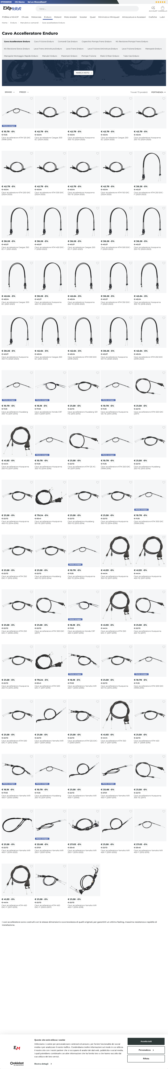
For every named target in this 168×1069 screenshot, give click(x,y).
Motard (57, 17)
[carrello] (162, 8)
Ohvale (25, 17)
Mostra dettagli (41, 1064)
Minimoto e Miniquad (108, 17)
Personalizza (145, 1050)
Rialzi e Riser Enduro (109, 56)
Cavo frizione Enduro (44, 41)
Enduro (47, 17)
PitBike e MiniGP (10, 17)
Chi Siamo (20, 2)
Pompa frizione (89, 56)
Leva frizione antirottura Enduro (103, 49)
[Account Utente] (153, 8)
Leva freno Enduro (74, 49)
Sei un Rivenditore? (37, 2)
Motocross (36, 17)
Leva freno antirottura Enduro (48, 49)
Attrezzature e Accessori (134, 17)
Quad (92, 17)
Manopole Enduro (153, 49)
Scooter (83, 17)
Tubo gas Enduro (131, 56)
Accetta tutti (146, 1041)
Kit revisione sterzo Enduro (17, 49)
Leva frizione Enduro (131, 49)
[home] (12, 9)
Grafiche (153, 17)
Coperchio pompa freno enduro (97, 41)
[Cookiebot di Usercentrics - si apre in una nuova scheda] (17, 1064)
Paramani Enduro (69, 56)
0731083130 (6, 2)
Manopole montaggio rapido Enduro (21, 56)
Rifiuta (146, 1058)
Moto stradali (70, 17)
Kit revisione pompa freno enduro (132, 41)
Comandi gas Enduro (68, 41)
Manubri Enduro (49, 56)
